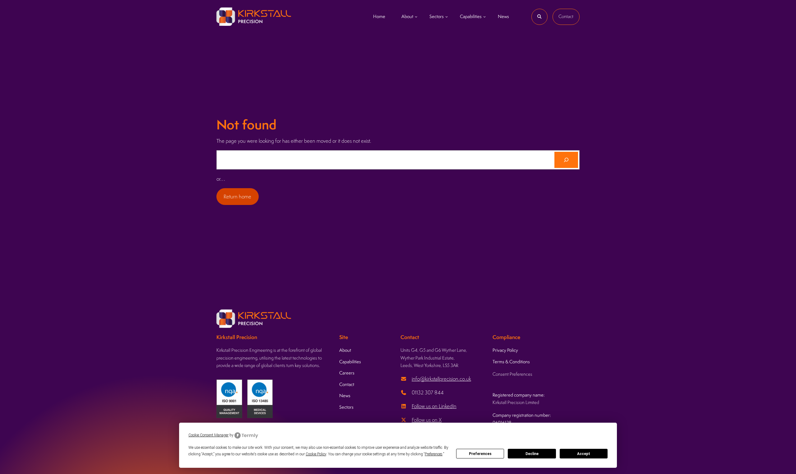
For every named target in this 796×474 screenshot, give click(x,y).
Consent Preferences (512, 374)
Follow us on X (427, 419)
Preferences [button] (433, 454)
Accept (583, 454)
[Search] (566, 160)
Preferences (480, 454)
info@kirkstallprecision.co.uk (441, 378)
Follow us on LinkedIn (434, 406)
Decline (532, 454)
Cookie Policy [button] (316, 454)
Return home (237, 196)
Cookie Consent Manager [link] (208, 435)
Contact (565, 16)
